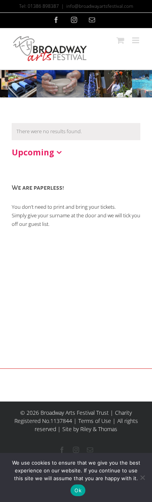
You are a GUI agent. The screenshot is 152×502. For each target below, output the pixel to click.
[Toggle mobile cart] (120, 40)
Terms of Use (94, 420)
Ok (77, 490)
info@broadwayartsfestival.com (99, 6)
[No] (142, 477)
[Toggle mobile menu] (136, 40)
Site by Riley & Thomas (89, 429)
